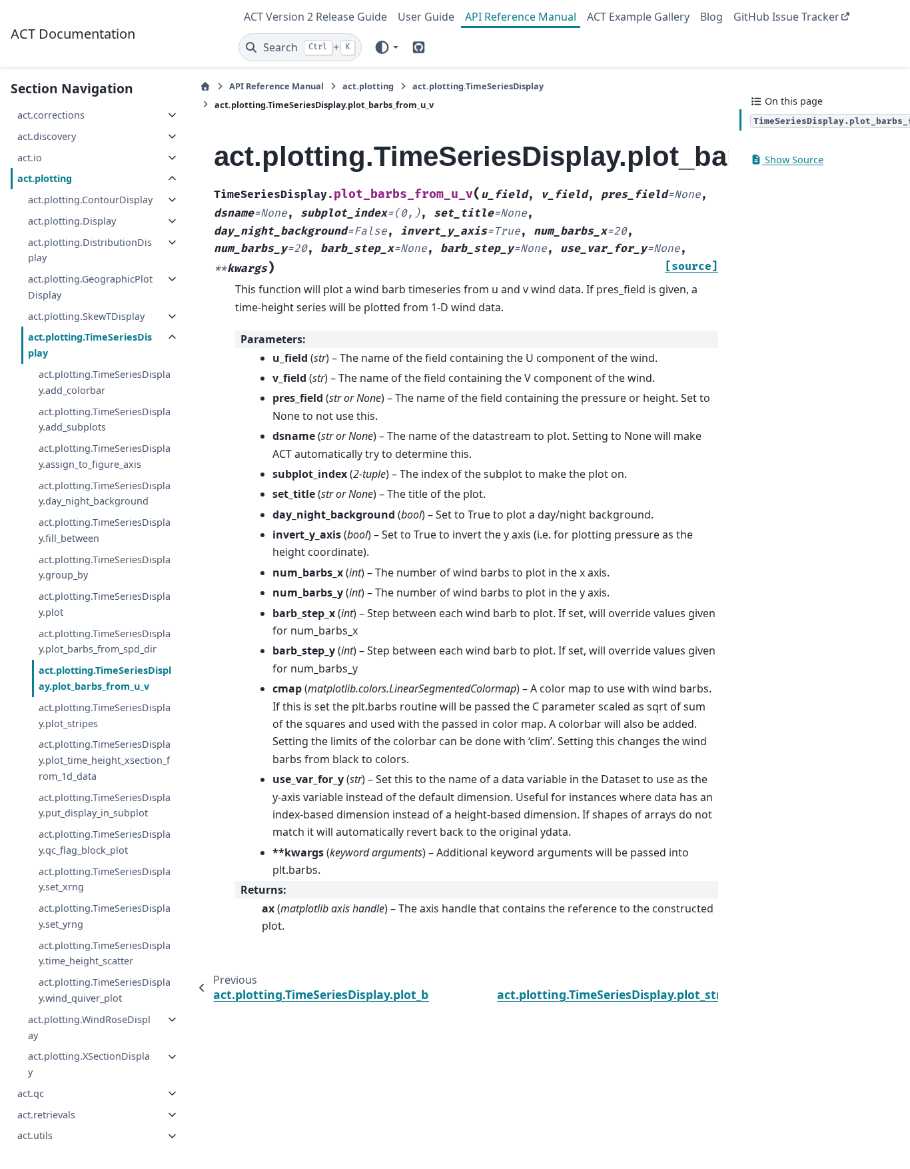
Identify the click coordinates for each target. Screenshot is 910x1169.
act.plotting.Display (72, 221)
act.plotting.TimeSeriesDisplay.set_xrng (105, 879)
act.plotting (44, 179)
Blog (711, 16)
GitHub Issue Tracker (786, 16)
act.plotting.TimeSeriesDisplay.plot (105, 604)
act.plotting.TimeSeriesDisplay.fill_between (105, 530)
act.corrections (51, 115)
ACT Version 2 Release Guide (315, 16)
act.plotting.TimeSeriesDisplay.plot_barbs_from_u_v (105, 678)
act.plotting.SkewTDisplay (86, 316)
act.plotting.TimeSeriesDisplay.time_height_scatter (105, 953)
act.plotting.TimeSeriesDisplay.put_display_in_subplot (105, 805)
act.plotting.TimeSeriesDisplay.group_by (105, 567)
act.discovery (46, 136)
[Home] (205, 86)
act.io (29, 157)
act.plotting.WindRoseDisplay (89, 1027)
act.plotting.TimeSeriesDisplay (90, 345)
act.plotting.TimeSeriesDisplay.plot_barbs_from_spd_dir (105, 641)
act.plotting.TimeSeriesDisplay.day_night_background (105, 493)
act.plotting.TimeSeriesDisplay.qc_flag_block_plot (105, 842)
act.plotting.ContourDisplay (90, 199)
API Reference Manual (520, 16)
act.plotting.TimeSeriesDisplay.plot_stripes (105, 715)
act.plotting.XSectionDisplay (89, 1064)
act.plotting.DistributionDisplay (90, 250)
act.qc (30, 1093)
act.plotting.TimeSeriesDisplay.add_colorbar (105, 382)
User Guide (426, 16)
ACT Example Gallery (638, 16)
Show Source (792, 159)
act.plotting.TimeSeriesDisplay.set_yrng (105, 916)
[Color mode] (386, 47)
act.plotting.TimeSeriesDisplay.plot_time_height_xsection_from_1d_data (105, 760)
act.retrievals (46, 1114)
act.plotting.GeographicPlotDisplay (90, 287)
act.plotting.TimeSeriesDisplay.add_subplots (105, 419)
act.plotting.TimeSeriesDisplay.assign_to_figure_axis (105, 456)
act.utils (35, 1136)
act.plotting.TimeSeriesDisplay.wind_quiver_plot (105, 990)
